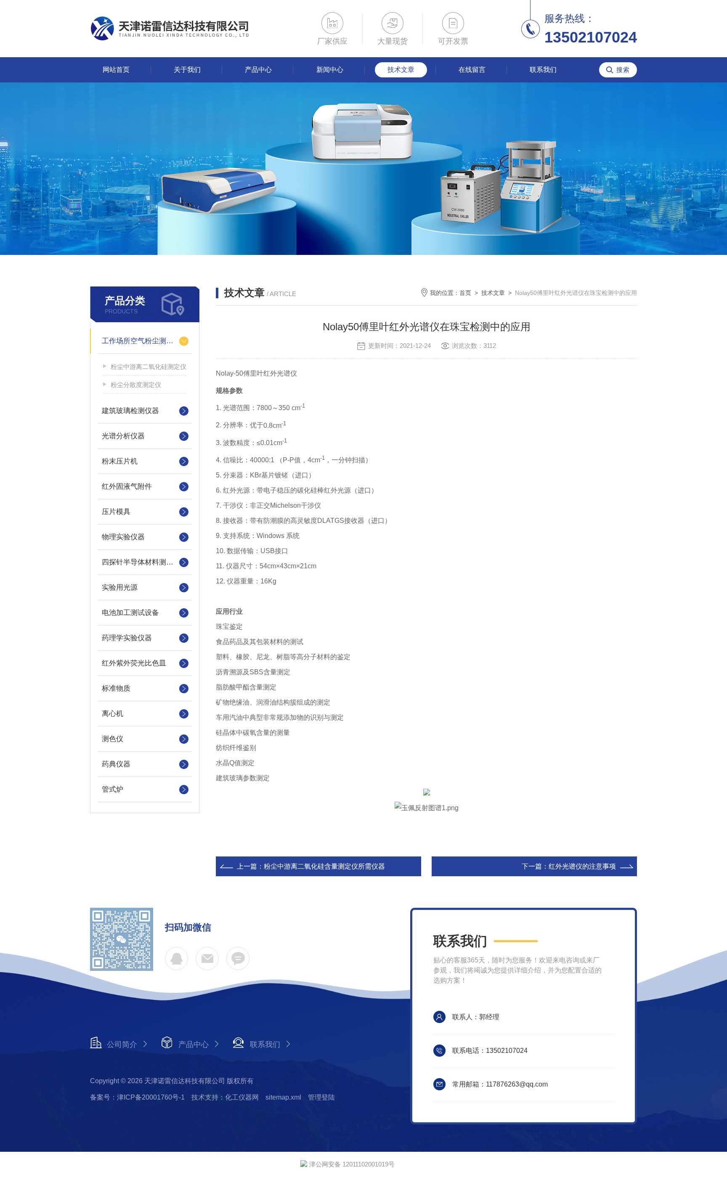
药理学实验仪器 (127, 638)
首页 (465, 292)
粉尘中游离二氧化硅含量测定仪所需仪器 (324, 866)
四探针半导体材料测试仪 (141, 562)
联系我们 (543, 69)
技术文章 (400, 69)
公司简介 (122, 1044)
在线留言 (472, 69)
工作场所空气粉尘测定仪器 (145, 341)
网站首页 (116, 69)
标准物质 (116, 688)
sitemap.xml (283, 1097)
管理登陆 (321, 1097)
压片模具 (116, 512)
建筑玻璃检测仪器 (130, 411)
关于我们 (187, 69)
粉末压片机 (120, 461)
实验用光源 (120, 587)
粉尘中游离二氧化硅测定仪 (148, 366)
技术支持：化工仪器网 (225, 1097)
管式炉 (112, 789)
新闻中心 (329, 69)
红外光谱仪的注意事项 (582, 866)
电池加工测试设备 (130, 613)
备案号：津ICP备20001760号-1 (137, 1097)
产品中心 (258, 69)
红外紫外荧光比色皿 (134, 663)
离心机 (112, 714)
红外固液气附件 (127, 486)
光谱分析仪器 (123, 436)
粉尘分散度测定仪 (136, 384)
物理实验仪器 (123, 537)
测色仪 (112, 739)
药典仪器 (116, 764)
